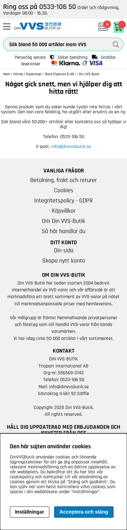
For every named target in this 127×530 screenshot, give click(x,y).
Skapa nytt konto (63, 261)
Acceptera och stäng (83, 512)
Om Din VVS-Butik (63, 221)
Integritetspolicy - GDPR (63, 201)
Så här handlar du (63, 231)
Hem (6, 74)
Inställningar (29, 512)
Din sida (63, 250)
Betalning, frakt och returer (63, 180)
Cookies (63, 190)
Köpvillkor (64, 211)
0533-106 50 (72, 379)
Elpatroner (34, 74)
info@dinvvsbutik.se (71, 146)
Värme (18, 74)
